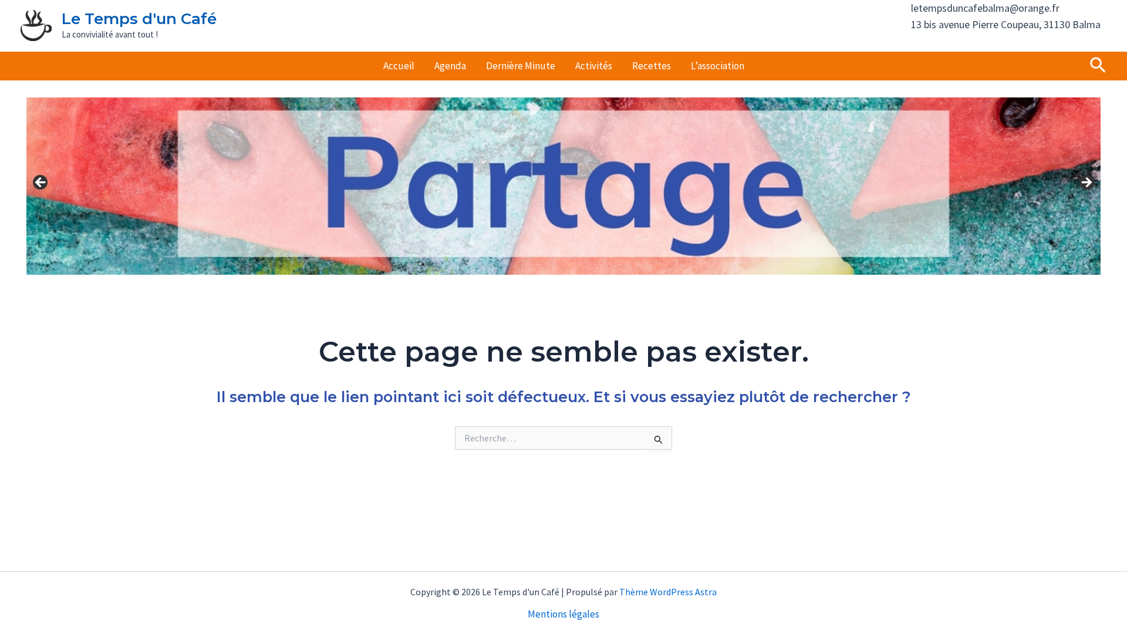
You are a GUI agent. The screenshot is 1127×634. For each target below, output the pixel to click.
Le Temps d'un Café (139, 18)
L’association (717, 65)
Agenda (450, 65)
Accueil (398, 65)
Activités (593, 65)
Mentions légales (563, 614)
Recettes (651, 65)
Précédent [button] (41, 183)
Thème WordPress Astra (668, 592)
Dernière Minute (520, 65)
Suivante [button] (1086, 183)
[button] (1097, 66)
